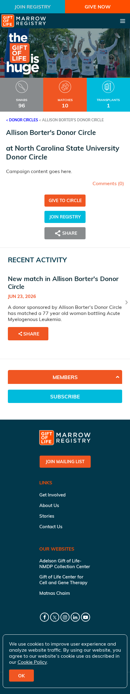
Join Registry (32, 7)
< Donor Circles (22, 120)
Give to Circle (65, 200)
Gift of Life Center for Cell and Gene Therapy (63, 579)
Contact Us (50, 526)
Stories (46, 516)
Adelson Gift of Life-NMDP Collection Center (64, 563)
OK (21, 676)
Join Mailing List (65, 461)
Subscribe (65, 396)
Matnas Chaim (54, 593)
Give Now (98, 7)
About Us (49, 505)
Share (31, 334)
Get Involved (52, 495)
